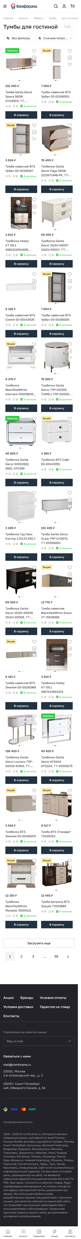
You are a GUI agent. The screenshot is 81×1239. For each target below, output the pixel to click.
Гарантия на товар (55, 1007)
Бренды (26, 998)
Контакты (11, 1016)
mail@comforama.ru (17, 1064)
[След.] (68, 956)
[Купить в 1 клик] (34, 64)
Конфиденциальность (18, 1122)
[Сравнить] (34, 58)
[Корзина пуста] (72, 6)
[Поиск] (56, 6)
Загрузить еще (39, 943)
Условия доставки (18, 1007)
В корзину (21, 115)
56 (56, 956)
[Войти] (64, 6)
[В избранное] (34, 51)
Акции (8, 998)
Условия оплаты (53, 998)
